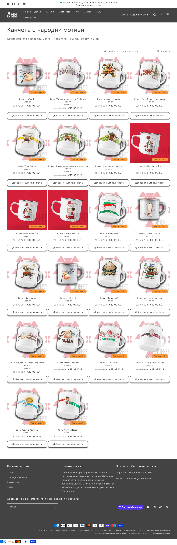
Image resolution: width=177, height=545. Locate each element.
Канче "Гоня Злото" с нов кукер (150, 99)
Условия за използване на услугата (155, 530)
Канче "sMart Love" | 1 (68, 233)
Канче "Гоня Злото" (27, 166)
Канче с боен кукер (27, 298)
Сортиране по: (111, 51)
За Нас (10, 487)
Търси (10, 472)
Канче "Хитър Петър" (68, 430)
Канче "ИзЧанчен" (109, 298)
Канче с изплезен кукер (109, 99)
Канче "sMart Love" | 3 (150, 166)
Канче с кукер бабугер (150, 233)
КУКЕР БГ (50, 530)
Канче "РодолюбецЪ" (108, 233)
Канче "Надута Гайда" (68, 363)
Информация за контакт (139, 533)
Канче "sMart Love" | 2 (27, 233)
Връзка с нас (14, 482)
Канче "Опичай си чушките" (109, 166)
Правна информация (161, 533)
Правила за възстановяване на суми (95, 530)
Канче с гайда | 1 (27, 99)
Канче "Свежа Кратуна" (27, 430)
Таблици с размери (17, 477)
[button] (39, 12)
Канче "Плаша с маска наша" (150, 363)
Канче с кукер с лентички (150, 298)
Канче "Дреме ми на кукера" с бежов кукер (68, 100)
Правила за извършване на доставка (110, 533)
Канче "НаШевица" (109, 363)
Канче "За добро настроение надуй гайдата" (27, 364)
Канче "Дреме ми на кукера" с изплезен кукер (68, 167)
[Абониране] (55, 506)
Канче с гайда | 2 (67, 298)
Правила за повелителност (125, 530)
